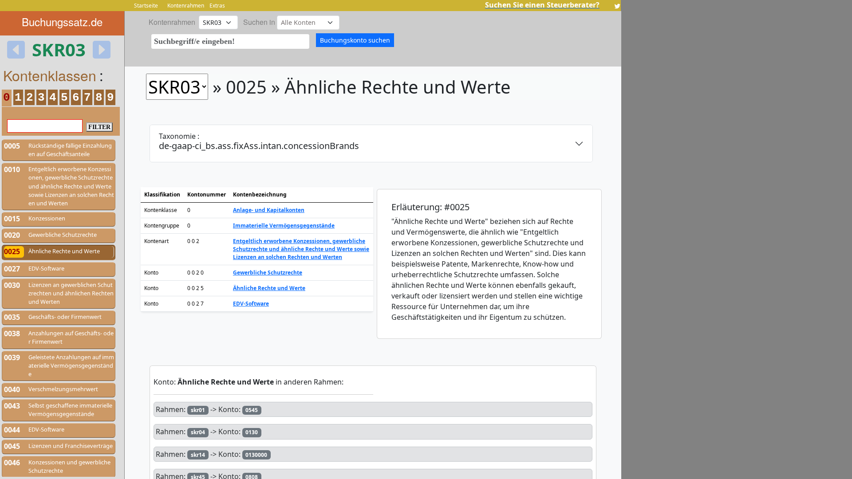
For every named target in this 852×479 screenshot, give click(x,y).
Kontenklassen (49, 75)
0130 (251, 432)
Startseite (146, 5)
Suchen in (259, 22)
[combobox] (230, 41)
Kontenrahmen (185, 5)
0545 (251, 410)
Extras (217, 5)
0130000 (256, 455)
